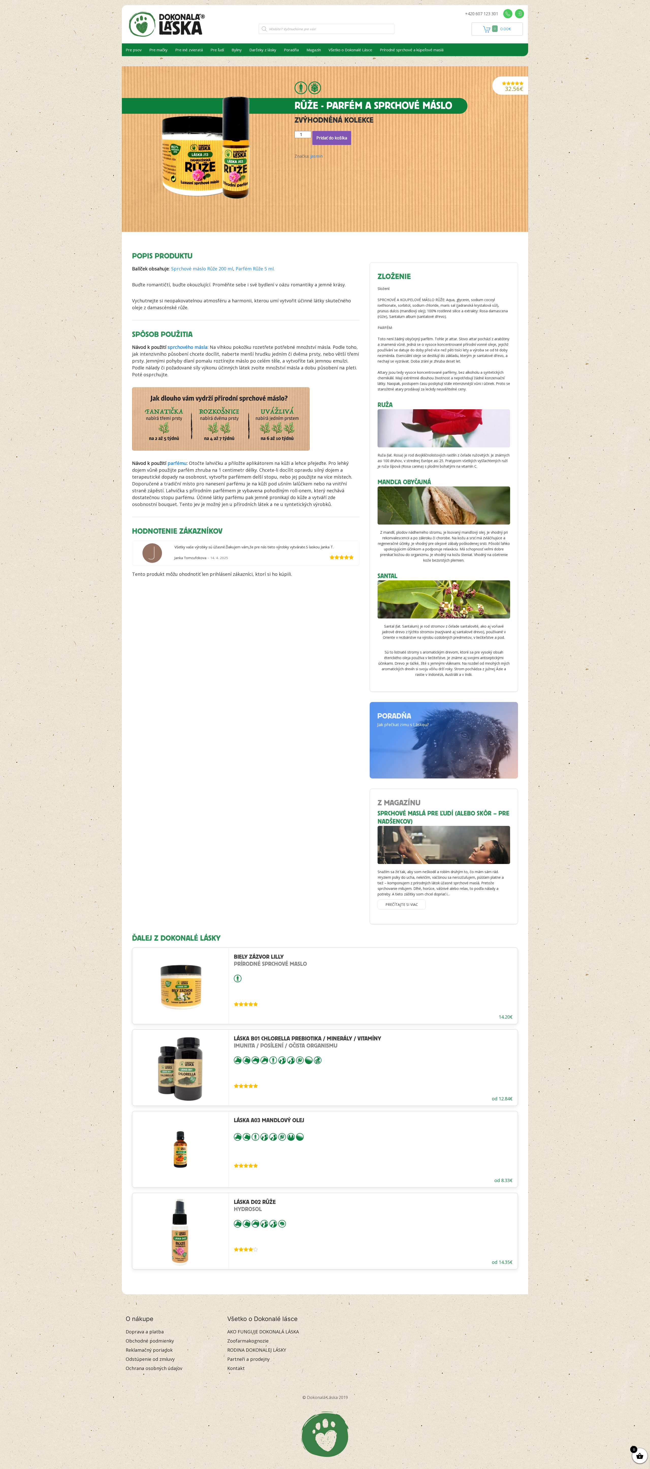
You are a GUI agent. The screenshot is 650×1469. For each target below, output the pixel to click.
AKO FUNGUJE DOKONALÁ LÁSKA (263, 1332)
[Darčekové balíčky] (314, 88)
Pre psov (134, 49)
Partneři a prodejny (248, 1359)
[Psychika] (282, 1223)
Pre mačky (158, 49)
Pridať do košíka (331, 138)
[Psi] (237, 1060)
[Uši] (291, 1136)
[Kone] (264, 1060)
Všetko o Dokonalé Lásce (350, 49)
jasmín (316, 156)
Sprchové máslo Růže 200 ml (202, 269)
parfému (177, 463)
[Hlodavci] (255, 1060)
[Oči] (300, 1060)
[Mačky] (246, 1060)
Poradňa (291, 49)
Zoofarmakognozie (248, 1341)
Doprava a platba (145, 1332)
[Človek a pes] (282, 1060)
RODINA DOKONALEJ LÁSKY (256, 1350)
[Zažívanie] (317, 1060)
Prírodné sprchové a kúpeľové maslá (412, 49)
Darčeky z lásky (262, 49)
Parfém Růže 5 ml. (255, 269)
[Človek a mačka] (291, 1060)
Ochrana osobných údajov (154, 1368)
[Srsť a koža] (309, 1060)
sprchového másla (187, 347)
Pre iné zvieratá (189, 49)
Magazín (313, 49)
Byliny (237, 49)
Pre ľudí (217, 49)
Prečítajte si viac (401, 904)
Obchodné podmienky (150, 1341)
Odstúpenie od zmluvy (150, 1359)
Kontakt (236, 1368)
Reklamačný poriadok (149, 1350)
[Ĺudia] (301, 88)
